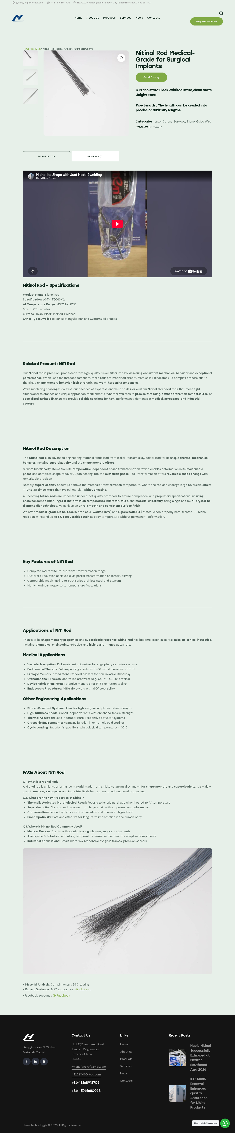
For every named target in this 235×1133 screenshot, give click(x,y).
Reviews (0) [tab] (95, 156)
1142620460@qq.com (86, 1074)
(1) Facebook (61, 995)
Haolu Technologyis (35, 1125)
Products (36, 48)
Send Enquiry (151, 77)
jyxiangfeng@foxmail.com (89, 1067)
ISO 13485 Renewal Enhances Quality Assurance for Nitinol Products (198, 1093)
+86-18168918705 (85, 1082)
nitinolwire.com (84, 989)
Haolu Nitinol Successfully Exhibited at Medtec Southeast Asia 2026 (200, 1057)
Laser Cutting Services (169, 121)
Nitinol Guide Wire (199, 121)
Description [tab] (47, 156)
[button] (121, 58)
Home (26, 48)
